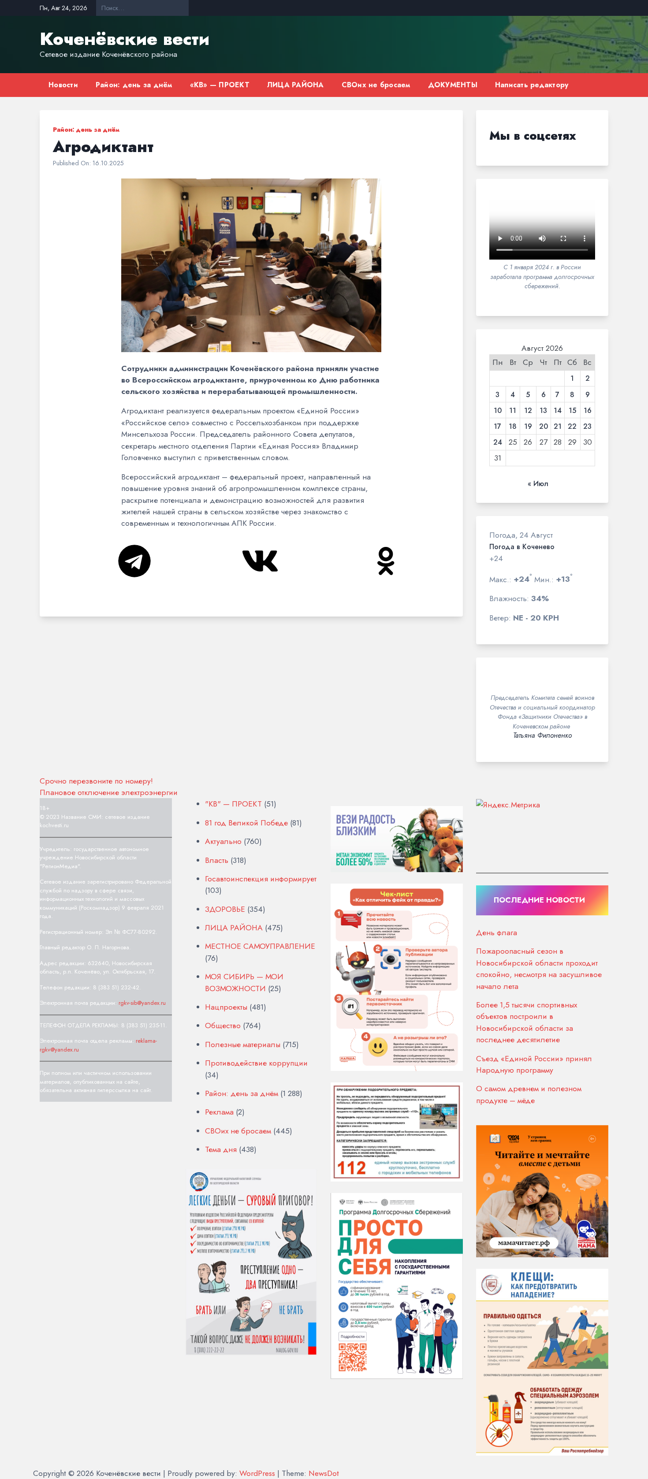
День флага (496, 932)
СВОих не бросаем (376, 85)
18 (513, 426)
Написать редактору (532, 85)
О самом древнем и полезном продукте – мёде (528, 1094)
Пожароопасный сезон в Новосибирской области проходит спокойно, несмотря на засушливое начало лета (539, 968)
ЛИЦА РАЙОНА (295, 85)
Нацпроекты (226, 1007)
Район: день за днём (134, 85)
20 (543, 426)
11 (512, 410)
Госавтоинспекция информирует (261, 878)
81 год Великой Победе (246, 823)
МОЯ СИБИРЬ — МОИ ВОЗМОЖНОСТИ (244, 982)
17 (497, 426)
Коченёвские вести (124, 39)
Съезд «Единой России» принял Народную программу (534, 1064)
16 (588, 410)
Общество (223, 1025)
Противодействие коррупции (256, 1063)
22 (572, 426)
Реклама (219, 1112)
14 (558, 410)
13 (543, 410)
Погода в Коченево (522, 547)
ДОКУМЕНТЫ (452, 85)
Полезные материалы (242, 1044)
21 (558, 426)
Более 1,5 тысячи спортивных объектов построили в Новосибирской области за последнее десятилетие (526, 1022)
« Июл (538, 483)
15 (572, 410)
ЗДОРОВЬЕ (225, 909)
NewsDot (324, 1473)
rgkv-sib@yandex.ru (142, 1003)
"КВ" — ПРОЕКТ (233, 804)
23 (587, 426)
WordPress (257, 1473)
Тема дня (221, 1149)
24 (497, 442)
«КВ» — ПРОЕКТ (220, 85)
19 (528, 426)
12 (528, 410)
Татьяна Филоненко (542, 735)
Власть (216, 860)
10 (498, 410)
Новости (63, 85)
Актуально (223, 841)
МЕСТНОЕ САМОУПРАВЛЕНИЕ (260, 946)
